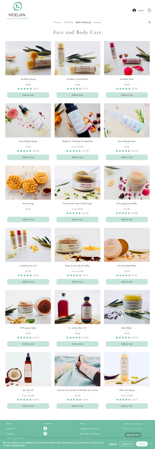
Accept (142, 443)
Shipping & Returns (89, 428)
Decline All (127, 443)
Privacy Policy (18, 445)
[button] (149, 10)
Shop (8, 423)
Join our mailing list (133, 424)
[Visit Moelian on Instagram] (45, 433)
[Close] (151, 444)
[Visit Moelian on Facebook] (45, 428)
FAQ (82, 423)
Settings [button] (113, 443)
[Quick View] (28, 58)
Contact (10, 433)
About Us (10, 428)
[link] (28, 89)
